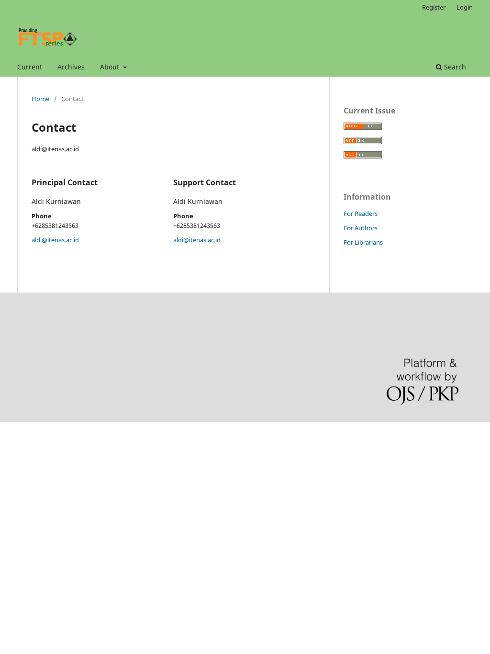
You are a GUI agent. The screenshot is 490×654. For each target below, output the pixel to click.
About (110, 66)
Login (465, 7)
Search (454, 66)
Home (40, 98)
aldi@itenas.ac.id (55, 240)
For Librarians (363, 242)
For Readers (361, 213)
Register (433, 7)
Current (29, 66)
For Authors (361, 228)
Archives (71, 66)
